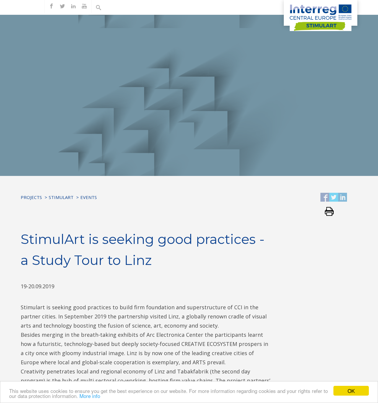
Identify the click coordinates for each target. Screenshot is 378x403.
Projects (31, 197)
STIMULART (61, 197)
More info (89, 395)
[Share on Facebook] (324, 198)
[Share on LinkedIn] (342, 198)
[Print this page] (327, 212)
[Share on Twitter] (333, 198)
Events (88, 197)
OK (351, 390)
